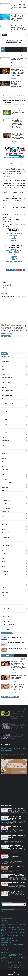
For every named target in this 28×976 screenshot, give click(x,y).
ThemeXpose (17, 974)
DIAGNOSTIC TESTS (6, 414)
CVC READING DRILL (6, 942)
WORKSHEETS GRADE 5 (6, 619)
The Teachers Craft (6, 700)
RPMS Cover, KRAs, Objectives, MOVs (11, 962)
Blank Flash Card (5, 915)
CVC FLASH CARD (5, 913)
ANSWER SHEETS (5, 361)
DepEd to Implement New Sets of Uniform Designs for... (12, 936)
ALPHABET (4, 358)
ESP (14, 237)
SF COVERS (4, 569)
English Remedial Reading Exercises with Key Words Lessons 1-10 (13, 951)
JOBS (3, 490)
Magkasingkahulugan (7, 938)
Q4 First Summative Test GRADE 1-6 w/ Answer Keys (17, 649)
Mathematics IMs (6, 508)
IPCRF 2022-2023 (5, 487)
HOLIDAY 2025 (5, 469)
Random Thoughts (6, 545)
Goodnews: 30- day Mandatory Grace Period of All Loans (13, 933)
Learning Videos (5, 498)
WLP (2, 603)
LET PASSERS (4, 503)
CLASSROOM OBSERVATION (7, 390)
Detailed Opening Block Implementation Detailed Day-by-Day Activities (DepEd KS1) (16, 846)
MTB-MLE (14, 240)
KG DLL (3, 493)
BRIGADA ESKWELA (5, 372)
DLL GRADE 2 (4, 422)
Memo (3, 516)
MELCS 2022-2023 (6, 511)
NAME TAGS (4, 521)
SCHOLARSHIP (5, 561)
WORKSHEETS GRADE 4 (6, 616)
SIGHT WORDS (5, 574)
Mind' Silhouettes (6, 519)
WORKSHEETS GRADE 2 (6, 611)
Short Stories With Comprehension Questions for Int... (13, 929)
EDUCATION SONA (5, 440)
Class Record (5, 387)
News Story (4, 524)
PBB (2, 535)
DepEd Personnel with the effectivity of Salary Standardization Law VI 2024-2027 (16, 857)
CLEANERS (4, 398)
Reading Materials (6, 548)
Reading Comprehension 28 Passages (11, 927)
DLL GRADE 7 (4, 435)
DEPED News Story (6, 408)
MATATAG (4, 506)
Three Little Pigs (5, 960)
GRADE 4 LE (4, 464)
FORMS (3, 456)
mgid (7, 655)
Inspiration (4, 479)
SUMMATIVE (4, 587)
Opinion (3, 529)
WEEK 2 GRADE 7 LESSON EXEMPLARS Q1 (14, 827)
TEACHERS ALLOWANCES (7, 590)
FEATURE (3, 450)
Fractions (3, 917)
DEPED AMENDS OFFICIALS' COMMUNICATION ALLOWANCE (16, 875)
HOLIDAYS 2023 (5, 472)
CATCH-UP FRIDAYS (6, 382)
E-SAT (3, 437)
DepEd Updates (5, 411)
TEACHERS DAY (5, 592)
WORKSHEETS (4, 606)
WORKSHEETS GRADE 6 (6, 621)
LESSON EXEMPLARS (6, 500)
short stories (5, 571)
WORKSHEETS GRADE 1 (6, 608)
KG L (3, 495)
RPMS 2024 (4, 553)
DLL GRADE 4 (4, 427)
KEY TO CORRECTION (14, 261)
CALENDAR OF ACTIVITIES (7, 377)
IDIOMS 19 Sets (5, 949)
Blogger (17, 967)
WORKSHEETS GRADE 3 (6, 613)
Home (4, 95)
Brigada (3, 369)
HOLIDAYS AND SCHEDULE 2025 (16, 866)
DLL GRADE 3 (4, 424)
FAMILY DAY (4, 448)
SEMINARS (4, 566)
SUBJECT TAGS (5, 585)
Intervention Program (7, 485)
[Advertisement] (14, 280)
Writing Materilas (6, 629)
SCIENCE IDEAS (5, 947)
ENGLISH (14, 232)
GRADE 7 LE (4, 466)
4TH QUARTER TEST (6, 356)
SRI (2, 582)
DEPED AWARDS (5, 406)
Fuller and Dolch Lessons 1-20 (9, 922)
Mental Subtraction (6, 918)
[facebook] (25, 35)
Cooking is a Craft (6, 401)
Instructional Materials (7, 482)
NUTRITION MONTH (6, 527)
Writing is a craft (6, 627)
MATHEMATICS (14, 235)
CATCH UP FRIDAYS (6, 380)
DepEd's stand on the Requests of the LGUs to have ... (13, 924)
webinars (4, 598)
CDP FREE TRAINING (6, 385)
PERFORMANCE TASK (6, 537)
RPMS (3, 550)
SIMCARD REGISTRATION (7, 577)
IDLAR (3, 474)
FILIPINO (14, 239)
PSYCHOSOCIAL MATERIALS (7, 542)
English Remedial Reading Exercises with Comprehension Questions (12, 954)
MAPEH (14, 242)
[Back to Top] (14, 972)
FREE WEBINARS (5, 458)
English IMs (4, 443)
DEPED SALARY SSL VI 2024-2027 (16, 642)
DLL (2, 416)
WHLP (3, 600)
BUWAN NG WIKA (5, 374)
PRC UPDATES (4, 540)
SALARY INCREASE (5, 556)
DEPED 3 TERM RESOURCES (7, 403)
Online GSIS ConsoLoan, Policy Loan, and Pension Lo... (12, 944)
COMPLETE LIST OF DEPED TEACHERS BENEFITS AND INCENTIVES (17, 636)
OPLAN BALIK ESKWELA (6, 532)
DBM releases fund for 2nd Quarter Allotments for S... (13, 958)
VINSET (3, 595)
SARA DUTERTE (5, 558)
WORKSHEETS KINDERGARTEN (8, 624)
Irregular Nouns (5, 920)
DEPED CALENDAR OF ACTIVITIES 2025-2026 (16, 836)
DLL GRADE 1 (4, 419)
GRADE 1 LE (4, 461)
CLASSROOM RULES (6, 393)
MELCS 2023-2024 (6, 514)
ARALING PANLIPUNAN (14, 233)
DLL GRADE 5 (4, 429)
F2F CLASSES (4, 445)
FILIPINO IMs (4, 453)
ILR (2, 477)
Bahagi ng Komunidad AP (15, 892)
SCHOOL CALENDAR (6, 564)
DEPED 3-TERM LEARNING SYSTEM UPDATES (16, 883)
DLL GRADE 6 (4, 432)
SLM (2, 579)
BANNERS (4, 366)
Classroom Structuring (7, 395)
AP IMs (3, 364)
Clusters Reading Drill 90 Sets (9, 940)
